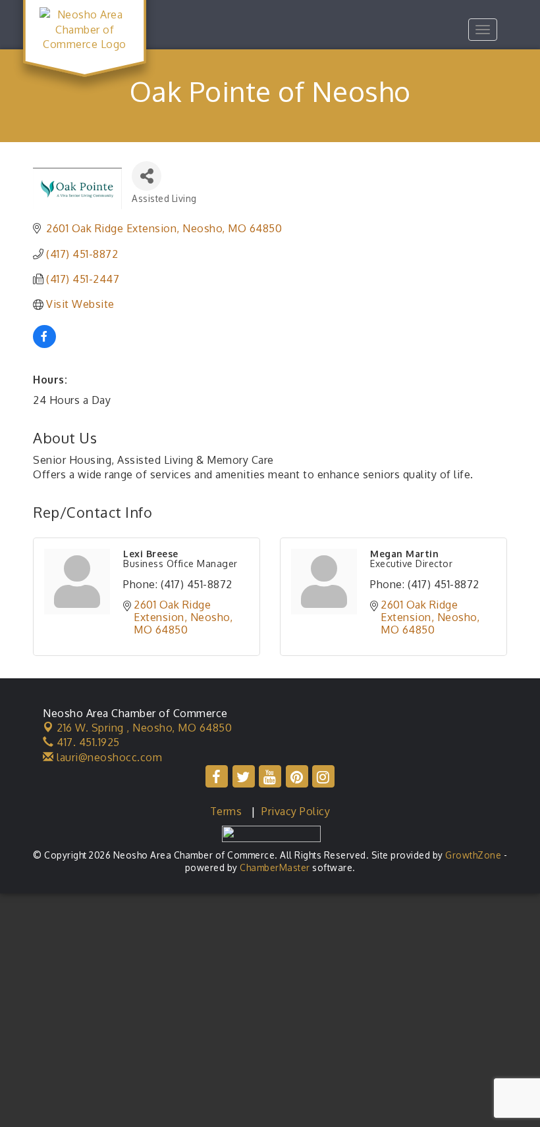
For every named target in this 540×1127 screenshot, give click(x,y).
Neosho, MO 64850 (144, 727)
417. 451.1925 (87, 742)
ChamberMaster (275, 867)
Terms (226, 811)
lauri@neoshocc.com (108, 757)
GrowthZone (473, 855)
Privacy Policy (295, 811)
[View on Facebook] (44, 344)
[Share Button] (146, 176)
